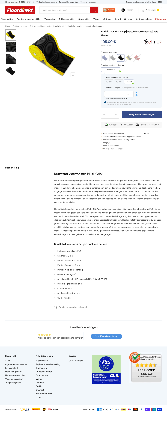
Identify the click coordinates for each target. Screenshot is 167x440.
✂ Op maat (111, 70)
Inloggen (129, 10)
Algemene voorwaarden (16, 364)
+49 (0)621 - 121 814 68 (25, 2)
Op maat (128, 19)
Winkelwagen (152, 10)
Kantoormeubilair (144, 19)
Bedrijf (118, 19)
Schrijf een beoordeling (106, 336)
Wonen (96, 19)
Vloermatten (7, 19)
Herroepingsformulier (15, 375)
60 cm (109, 81)
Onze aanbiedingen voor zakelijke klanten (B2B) (144, 2)
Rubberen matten (67, 19)
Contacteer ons (76, 360)
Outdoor (107, 19)
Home (8, 26)
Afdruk (8, 360)
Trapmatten (49, 19)
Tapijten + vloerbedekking (29, 19)
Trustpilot (147, 133)
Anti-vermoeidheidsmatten (41, 26)
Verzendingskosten (14, 379)
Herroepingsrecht (13, 371)
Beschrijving (12, 167)
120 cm (129, 81)
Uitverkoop (160, 19)
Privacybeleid (11, 368)
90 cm (119, 81)
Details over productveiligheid (73, 307)
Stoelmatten (84, 19)
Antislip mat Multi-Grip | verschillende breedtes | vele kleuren (79, 26)
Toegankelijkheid (13, 382)
